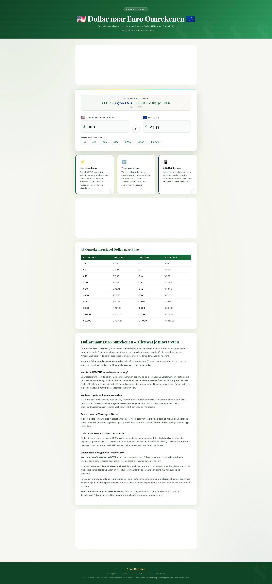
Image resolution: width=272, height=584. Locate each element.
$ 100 (116, 142)
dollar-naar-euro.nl (98, 577)
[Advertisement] (136, 65)
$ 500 (128, 142)
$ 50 (105, 142)
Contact (125, 573)
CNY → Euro (138, 573)
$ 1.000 (140, 142)
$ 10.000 (155, 142)
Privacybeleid (113, 573)
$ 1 (84, 142)
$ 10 (94, 142)
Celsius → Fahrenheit (155, 573)
